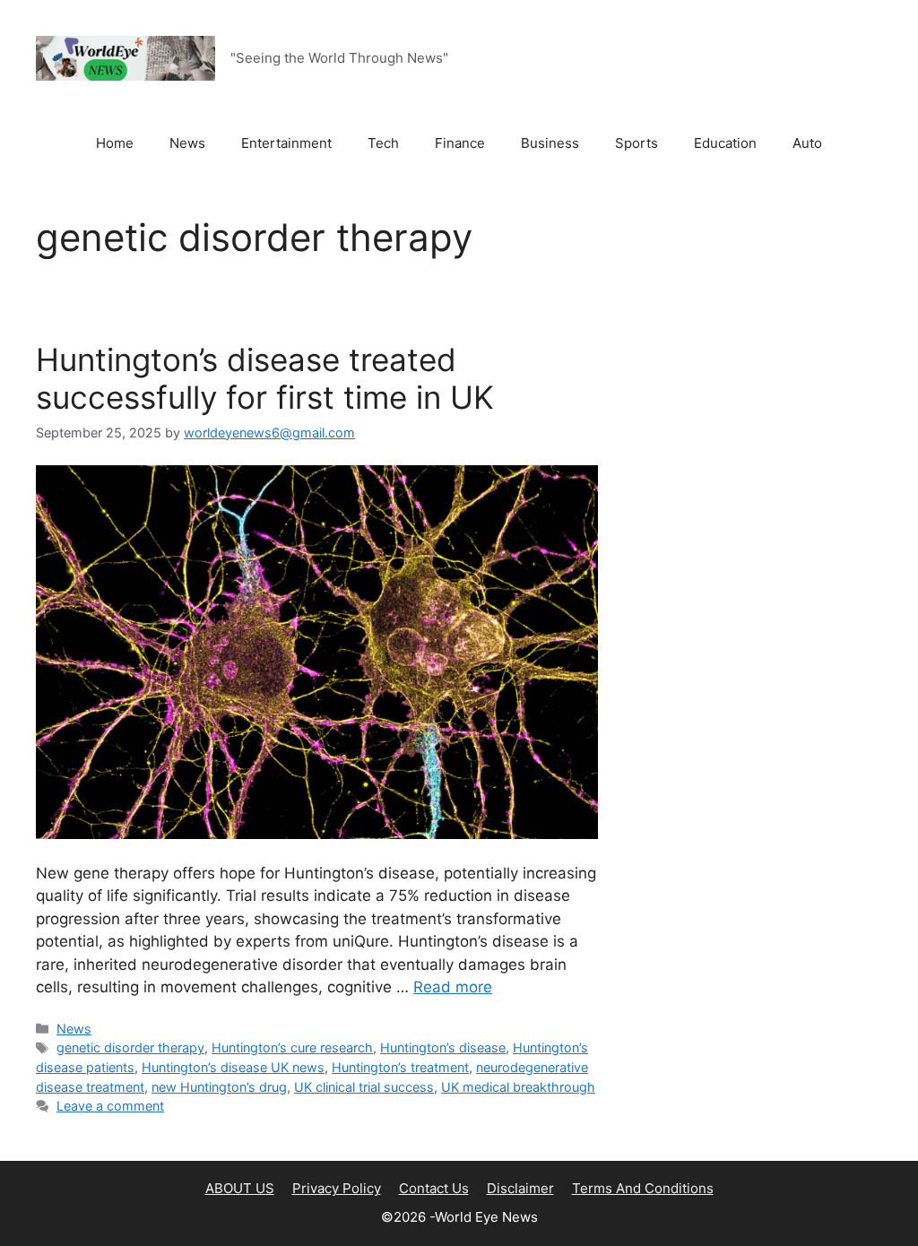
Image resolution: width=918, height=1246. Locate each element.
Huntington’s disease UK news (233, 1067)
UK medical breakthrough (518, 1087)
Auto (807, 142)
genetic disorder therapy (130, 1047)
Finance (460, 142)
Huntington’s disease (443, 1047)
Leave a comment (110, 1105)
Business (550, 142)
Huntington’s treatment (400, 1067)
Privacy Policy (336, 1188)
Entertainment (286, 142)
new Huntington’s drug (219, 1087)
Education (725, 142)
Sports (636, 142)
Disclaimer (520, 1188)
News (187, 142)
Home (115, 142)
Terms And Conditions (643, 1188)
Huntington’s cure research (292, 1047)
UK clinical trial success (364, 1087)
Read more (452, 987)
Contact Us (434, 1188)
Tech (383, 142)
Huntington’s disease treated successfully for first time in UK (265, 378)
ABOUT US (239, 1188)
